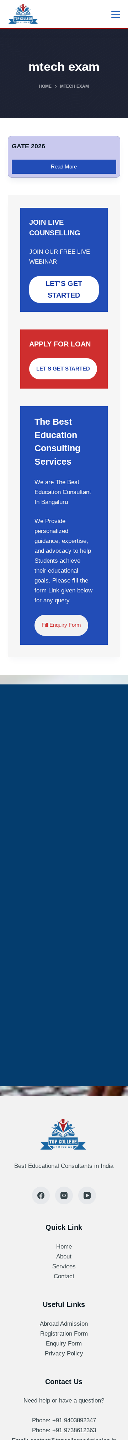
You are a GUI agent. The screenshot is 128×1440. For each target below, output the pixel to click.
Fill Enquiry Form (61, 625)
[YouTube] (87, 1195)
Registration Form (64, 1333)
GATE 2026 (28, 146)
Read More (64, 165)
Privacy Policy (64, 1353)
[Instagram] (64, 1195)
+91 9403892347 (74, 1420)
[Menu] (115, 14)
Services (64, 1266)
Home (64, 1246)
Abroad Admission (64, 1323)
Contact (64, 1276)
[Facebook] (41, 1195)
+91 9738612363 (74, 1430)
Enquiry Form (64, 1343)
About (63, 1256)
